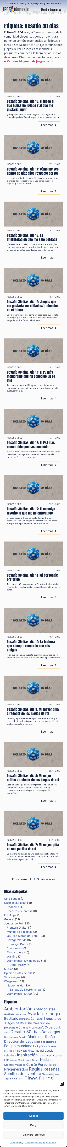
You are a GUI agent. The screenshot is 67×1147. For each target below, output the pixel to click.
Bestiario (11, 1018)
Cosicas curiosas (15, 902)
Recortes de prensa (19, 911)
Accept (33, 1115)
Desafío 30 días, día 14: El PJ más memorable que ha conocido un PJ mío (31, 376)
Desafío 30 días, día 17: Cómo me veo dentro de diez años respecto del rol (33, 171)
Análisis (9, 1014)
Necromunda (15, 985)
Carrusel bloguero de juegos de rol (30, 61)
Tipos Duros (38, 1078)
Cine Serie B (12, 898)
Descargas (50, 1032)
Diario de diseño (41, 1037)
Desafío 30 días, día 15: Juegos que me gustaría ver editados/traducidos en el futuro (33, 306)
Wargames (11, 981)
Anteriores (48, 879)
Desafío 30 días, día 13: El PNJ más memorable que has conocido (31, 444)
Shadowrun (14, 948)
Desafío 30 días (25, 1031)
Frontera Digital (17, 927)
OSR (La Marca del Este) (23, 936)
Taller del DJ (14, 1079)
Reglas (36, 1069)
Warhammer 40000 (19, 993)
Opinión (31, 1064)
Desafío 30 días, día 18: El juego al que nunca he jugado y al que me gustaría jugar (30, 105)
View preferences (34, 1134)
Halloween (21, 1050)
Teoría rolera (15, 952)
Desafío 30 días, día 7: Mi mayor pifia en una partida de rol (33, 847)
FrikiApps (10, 915)
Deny (33, 1125)
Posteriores (19, 879)
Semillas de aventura (22, 1073)
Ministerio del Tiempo (28, 1060)
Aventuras (20, 1014)
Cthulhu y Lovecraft (31, 1027)
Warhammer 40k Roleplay (23, 960)
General (9, 919)
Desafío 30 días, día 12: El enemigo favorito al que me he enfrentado (31, 511)
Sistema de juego (50, 1074)
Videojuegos (12, 977)
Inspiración (27, 1054)
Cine (28, 1023)
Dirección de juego (19, 1041)
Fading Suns (40, 1046)
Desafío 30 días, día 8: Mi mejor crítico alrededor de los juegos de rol (33, 778)
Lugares (13, 1060)
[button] (62, 1084)
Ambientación (18, 1008)
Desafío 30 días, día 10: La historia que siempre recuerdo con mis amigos (31, 646)
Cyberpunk (53, 1027)
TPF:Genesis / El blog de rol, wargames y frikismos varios (33, 3)
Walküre (12, 956)
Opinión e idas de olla (18, 973)
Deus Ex (23, 1037)
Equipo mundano (18, 1046)
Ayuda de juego (43, 1013)
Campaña (24, 1018)
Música (8, 969)
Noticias (46, 1059)
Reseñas (51, 1069)
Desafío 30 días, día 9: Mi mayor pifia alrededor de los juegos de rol (33, 711)
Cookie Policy (16, 1142)
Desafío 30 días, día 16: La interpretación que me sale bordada (32, 237)
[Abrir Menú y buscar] (60, 9)
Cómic (7, 1032)
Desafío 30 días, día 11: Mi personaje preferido (32, 577)
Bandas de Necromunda (25, 989)
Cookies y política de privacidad (40, 1142)
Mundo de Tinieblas (19, 931)
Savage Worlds (16, 940)
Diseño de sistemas (45, 1041)
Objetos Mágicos (14, 1064)
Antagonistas (44, 1009)
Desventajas (11, 1037)
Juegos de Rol (14, 96)
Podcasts (13, 907)
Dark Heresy (18, 964)
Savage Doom (19, 944)
